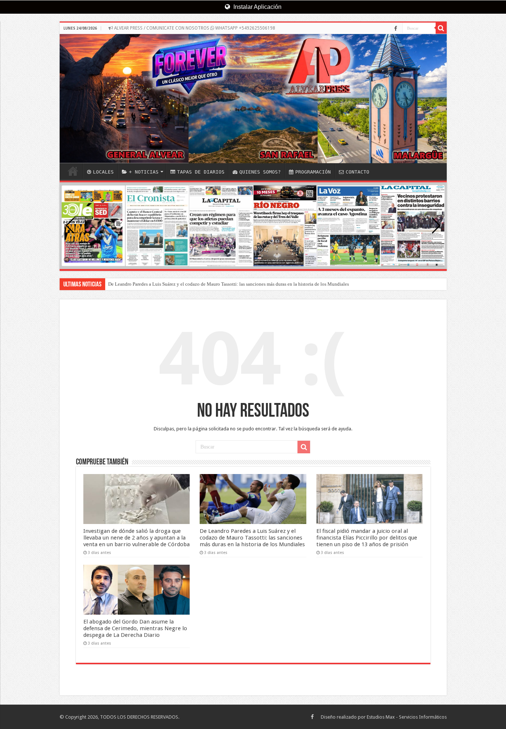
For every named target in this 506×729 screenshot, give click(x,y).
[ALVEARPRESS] (253, 98)
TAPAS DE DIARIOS (200, 172)
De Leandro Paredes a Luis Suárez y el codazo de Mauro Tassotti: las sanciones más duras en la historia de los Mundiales (228, 284)
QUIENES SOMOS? (260, 172)
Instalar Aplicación (257, 7)
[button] (436, 226)
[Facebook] (395, 28)
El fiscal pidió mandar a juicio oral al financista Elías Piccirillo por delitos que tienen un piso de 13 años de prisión (366, 538)
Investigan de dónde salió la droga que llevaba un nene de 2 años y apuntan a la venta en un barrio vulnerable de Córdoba (136, 538)
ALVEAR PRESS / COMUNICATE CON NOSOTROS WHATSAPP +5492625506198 (194, 28)
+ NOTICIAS (144, 172)
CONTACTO (357, 172)
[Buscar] (441, 28)
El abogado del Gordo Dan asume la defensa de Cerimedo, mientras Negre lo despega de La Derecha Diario (135, 628)
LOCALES (103, 172)
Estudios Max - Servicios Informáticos (407, 717)
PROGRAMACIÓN (313, 172)
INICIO (73, 171)
